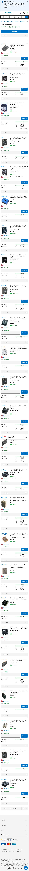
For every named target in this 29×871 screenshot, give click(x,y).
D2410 (2, 376)
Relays (16, 21)
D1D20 (2, 137)
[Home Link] (12, 13)
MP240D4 (3, 44)
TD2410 (3, 749)
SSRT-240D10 (4, 103)
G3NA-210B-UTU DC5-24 (4, 498)
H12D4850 (3, 405)
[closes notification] (27, 2)
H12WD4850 (4, 285)
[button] (2, 13)
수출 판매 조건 (4, 851)
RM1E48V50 (4, 779)
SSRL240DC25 (4, 720)
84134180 (3, 347)
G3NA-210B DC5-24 (4, 565)
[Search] (26, 17)
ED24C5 (3, 627)
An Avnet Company (5, 859)
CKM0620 (3, 691)
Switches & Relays (8, 21)
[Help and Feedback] (26, 868)
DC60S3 (3, 254)
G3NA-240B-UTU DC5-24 (4, 534)
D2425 (2, 73)
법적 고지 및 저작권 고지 (16, 849)
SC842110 (3, 597)
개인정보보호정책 (5, 849)
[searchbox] (13, 17)
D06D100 (3, 317)
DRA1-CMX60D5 (3, 470)
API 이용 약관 (12, 851)
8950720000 (4, 659)
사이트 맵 (19, 851)
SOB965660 (4, 196)
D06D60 (3, 166)
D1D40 (2, 225)
